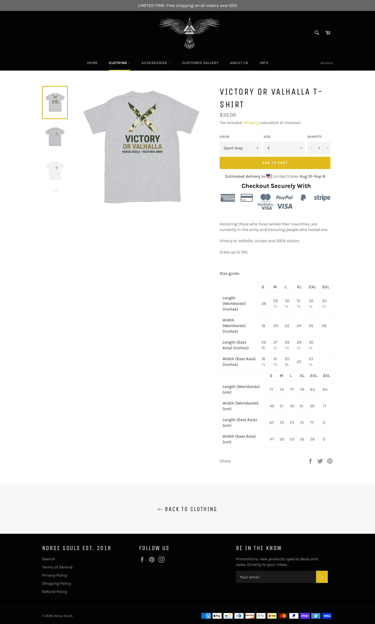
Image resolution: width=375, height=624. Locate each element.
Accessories (155, 63)
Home (92, 63)
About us (239, 63)
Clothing (118, 63)
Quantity (314, 136)
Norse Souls (63, 616)
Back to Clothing (190, 509)
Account (326, 63)
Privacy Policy (54, 575)
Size (267, 136)
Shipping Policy (56, 583)
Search (48, 558)
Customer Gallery (200, 63)
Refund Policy (54, 591)
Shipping (251, 122)
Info (264, 63)
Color (224, 136)
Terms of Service (57, 567)
